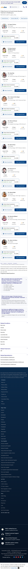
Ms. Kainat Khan (11, 144)
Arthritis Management (5, 337)
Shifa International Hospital (6, 457)
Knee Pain (3, 332)
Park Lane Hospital (5, 472)
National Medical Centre (6, 474)
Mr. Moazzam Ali (12, 168)
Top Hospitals (4, 441)
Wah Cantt (3, 436)
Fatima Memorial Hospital (6, 450)
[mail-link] (20, 557)
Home (1, 263)
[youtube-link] (18, 557)
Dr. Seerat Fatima (12, 24)
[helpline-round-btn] (24, 7)
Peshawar (3, 422)
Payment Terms (4, 391)
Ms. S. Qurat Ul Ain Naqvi (14, 97)
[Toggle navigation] (26, 7)
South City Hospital (5, 467)
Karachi (2, 410)
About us (3, 382)
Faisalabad (3, 426)
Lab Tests (3, 507)
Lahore (2, 412)
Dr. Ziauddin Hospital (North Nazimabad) (9, 469)
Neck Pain (3, 344)
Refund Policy (4, 389)
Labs (2, 505)
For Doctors (3, 500)
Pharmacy (3, 503)
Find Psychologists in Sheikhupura (8, 359)
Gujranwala (3, 424)
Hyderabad (3, 438)
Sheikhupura (10, 263)
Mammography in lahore (6, 488)
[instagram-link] (16, 557)
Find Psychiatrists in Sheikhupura (7, 357)
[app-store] (7, 516)
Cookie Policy (14, 568)
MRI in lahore (3, 481)
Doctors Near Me (14, 18)
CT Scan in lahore (4, 486)
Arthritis (2, 327)
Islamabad (3, 414)
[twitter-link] (12, 557)
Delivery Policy (4, 387)
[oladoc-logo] (4, 7)
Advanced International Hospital (8, 462)
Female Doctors (4, 18)
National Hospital (4, 448)
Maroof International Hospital (7, 465)
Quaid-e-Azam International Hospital (9, 460)
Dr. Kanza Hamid (11, 48)
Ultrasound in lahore (5, 491)
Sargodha (3, 429)
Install (24, 2)
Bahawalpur (3, 431)
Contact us (3, 394)
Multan (2, 419)
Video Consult (8, 41)
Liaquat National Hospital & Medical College (10, 476)
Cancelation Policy (5, 399)
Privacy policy (4, 384)
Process (3, 403)
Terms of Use (4, 396)
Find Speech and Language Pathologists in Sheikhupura (12, 362)
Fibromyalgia (3, 330)
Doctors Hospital (4, 443)
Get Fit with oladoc (5, 510)
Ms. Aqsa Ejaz (11, 73)
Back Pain (3, 341)
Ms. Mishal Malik (12, 192)
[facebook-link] (14, 557)
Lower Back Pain (4, 334)
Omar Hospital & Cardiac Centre (8, 453)
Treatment (15, 263)
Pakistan (5, 263)
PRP (1, 350)
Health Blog (3, 495)
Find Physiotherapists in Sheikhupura (8, 364)
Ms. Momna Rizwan (12, 121)
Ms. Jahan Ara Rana (12, 240)
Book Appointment (20, 41)
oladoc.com (21, 553)
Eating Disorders (4, 339)
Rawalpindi (3, 417)
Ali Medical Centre (5, 455)
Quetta (2, 434)
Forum (2, 498)
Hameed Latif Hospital (5, 445)
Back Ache (3, 325)
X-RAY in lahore (4, 484)
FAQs (2, 401)
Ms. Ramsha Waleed (12, 216)
